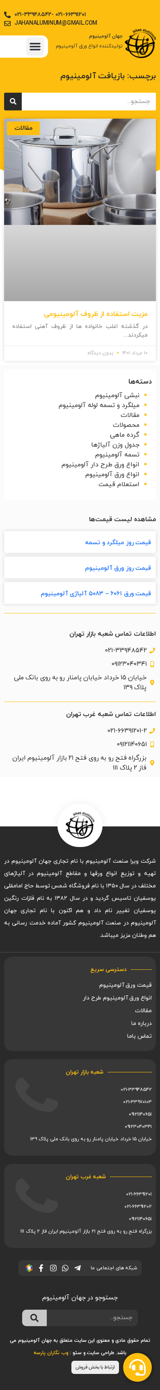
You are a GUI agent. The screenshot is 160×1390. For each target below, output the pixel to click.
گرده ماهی (124, 435)
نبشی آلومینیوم (117, 395)
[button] (35, 46)
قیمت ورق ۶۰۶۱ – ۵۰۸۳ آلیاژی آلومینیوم (96, 594)
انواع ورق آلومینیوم (112, 474)
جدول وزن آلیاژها (115, 444)
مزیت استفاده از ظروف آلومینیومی (96, 314)
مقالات (130, 415)
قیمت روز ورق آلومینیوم (118, 568)
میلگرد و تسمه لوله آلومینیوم (99, 405)
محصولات (126, 425)
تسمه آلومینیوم (117, 454)
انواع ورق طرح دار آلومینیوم (100, 464)
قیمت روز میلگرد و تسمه (118, 542)
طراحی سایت (100, 1353)
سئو (77, 1353)
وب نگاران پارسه (51, 1353)
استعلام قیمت (118, 484)
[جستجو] (13, 101)
